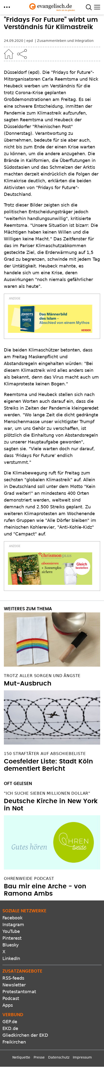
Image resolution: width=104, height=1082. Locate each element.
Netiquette (21, 1057)
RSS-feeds (13, 978)
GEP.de (9, 1021)
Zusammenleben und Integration (65, 41)
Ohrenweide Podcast (29, 878)
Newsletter (14, 984)
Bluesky (10, 944)
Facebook (12, 917)
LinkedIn (11, 958)
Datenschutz (58, 1057)
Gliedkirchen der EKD (25, 1035)
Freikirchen (14, 1041)
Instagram (13, 924)
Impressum (82, 1057)
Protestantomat (19, 991)
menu (7, 7)
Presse (39, 1057)
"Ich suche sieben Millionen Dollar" (47, 793)
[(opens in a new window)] (50, 319)
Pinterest (12, 938)
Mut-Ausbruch (28, 683)
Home (9, 54)
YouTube (11, 931)
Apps (7, 1005)
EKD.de (10, 1028)
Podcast (10, 998)
